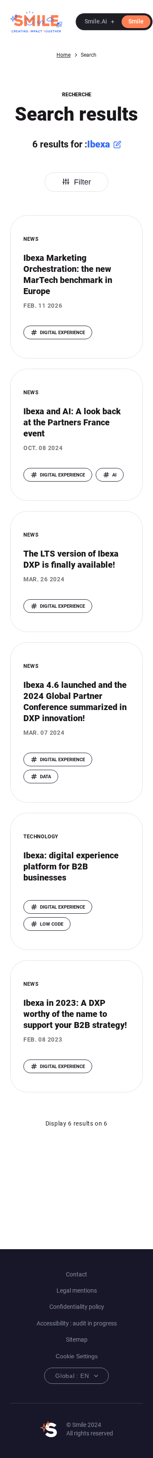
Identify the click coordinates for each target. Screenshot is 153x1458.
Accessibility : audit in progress (77, 1323)
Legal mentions (77, 1290)
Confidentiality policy (76, 1306)
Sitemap (77, 1339)
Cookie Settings (77, 1356)
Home (64, 55)
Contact (76, 1274)
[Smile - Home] (36, 21)
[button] (114, 21)
